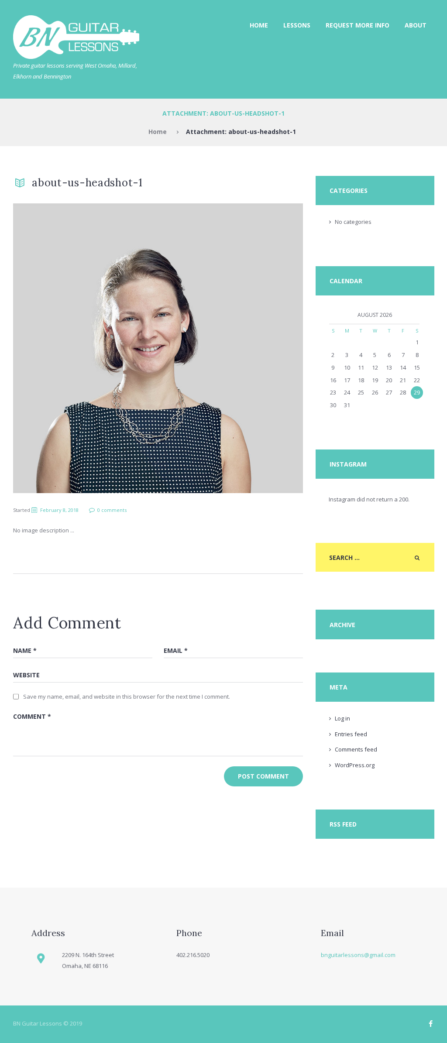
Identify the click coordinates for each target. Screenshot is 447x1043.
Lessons (296, 25)
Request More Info (357, 25)
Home (259, 25)
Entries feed (351, 734)
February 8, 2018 (59, 510)
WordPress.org (355, 765)
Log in (342, 718)
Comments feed (356, 749)
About (415, 25)
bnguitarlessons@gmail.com (358, 955)
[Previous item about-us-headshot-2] (85, 348)
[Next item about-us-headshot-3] (230, 348)
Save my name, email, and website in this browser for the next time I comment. (126, 696)
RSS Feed (343, 824)
